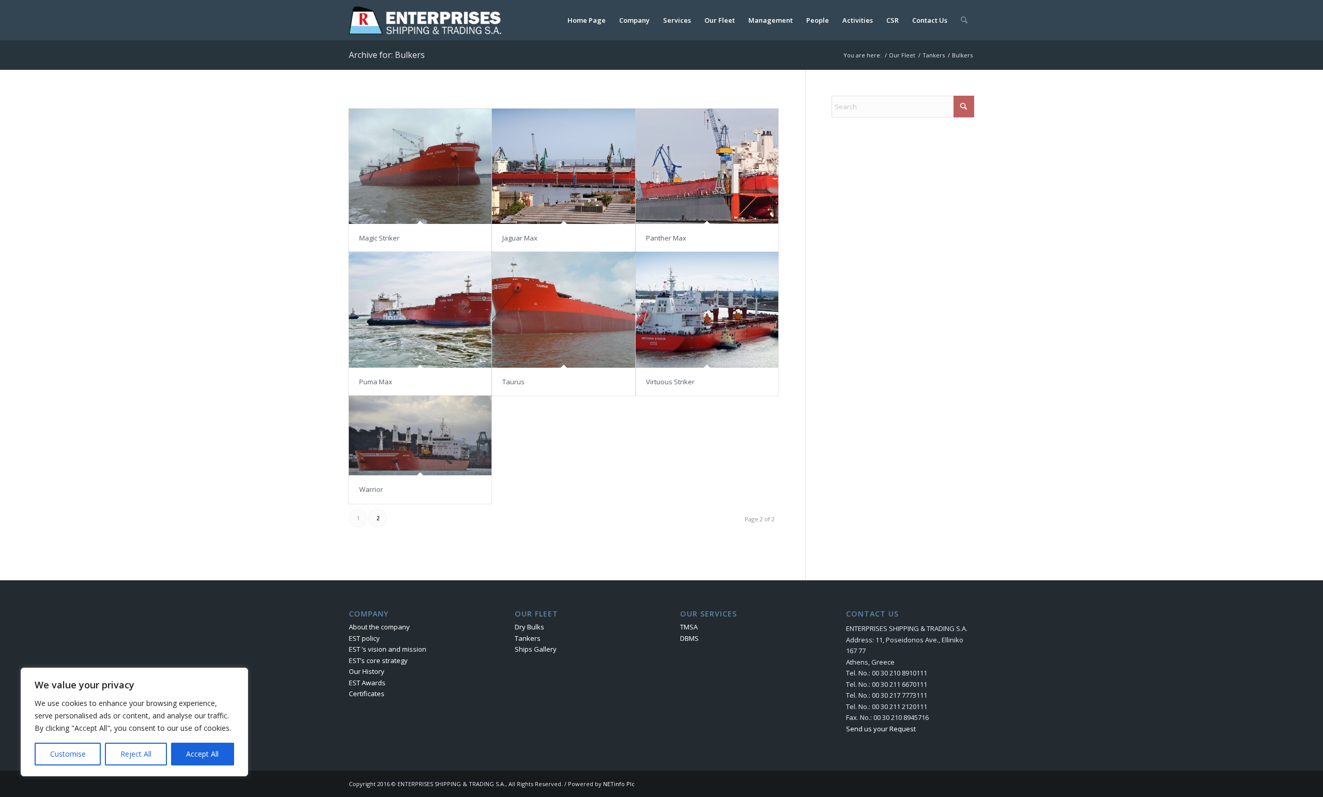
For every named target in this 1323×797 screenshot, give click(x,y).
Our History (366, 671)
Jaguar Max (519, 238)
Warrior (371, 489)
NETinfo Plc (619, 784)
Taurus (513, 381)
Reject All (135, 754)
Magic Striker (379, 238)
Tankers (528, 638)
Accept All (202, 754)
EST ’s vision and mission (387, 649)
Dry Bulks (529, 626)
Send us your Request (881, 728)
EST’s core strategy (378, 660)
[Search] (964, 20)
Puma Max (375, 381)
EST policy (364, 638)
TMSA (689, 626)
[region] (134, 722)
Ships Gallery (536, 649)
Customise (68, 754)
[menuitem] (586, 20)
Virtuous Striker (670, 381)
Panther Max (666, 238)
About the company (379, 626)
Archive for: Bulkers (387, 55)
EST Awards (367, 682)
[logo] (427, 20)
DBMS (689, 638)
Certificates (366, 693)
